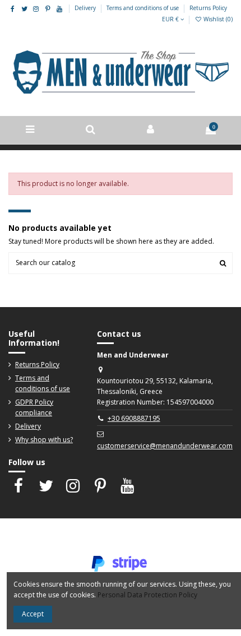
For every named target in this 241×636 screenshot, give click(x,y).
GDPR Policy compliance (34, 407)
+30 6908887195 (134, 418)
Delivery (86, 8)
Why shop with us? (44, 439)
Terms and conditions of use (143, 8)
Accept (33, 614)
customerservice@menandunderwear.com (165, 446)
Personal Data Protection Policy (147, 595)
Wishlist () (217, 19)
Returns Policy (208, 8)
